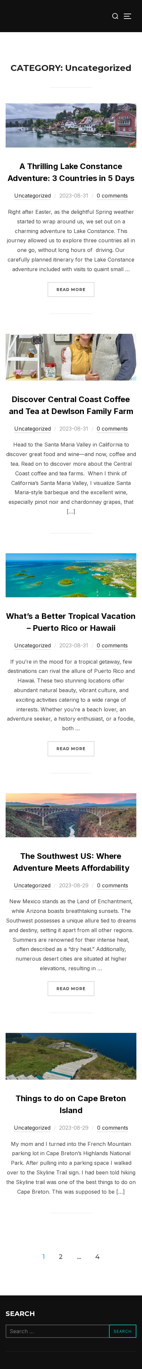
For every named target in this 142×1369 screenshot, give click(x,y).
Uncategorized (32, 195)
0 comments (112, 195)
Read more (75, 289)
